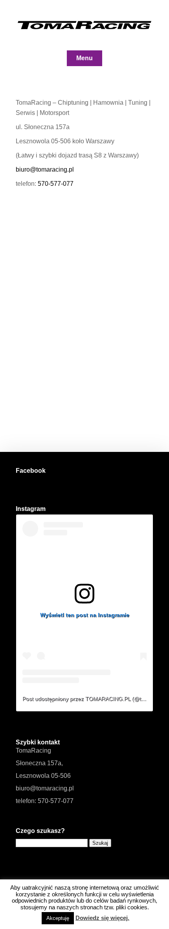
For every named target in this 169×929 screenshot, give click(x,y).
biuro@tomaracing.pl (45, 169)
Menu (84, 58)
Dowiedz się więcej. (102, 917)
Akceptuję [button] (57, 918)
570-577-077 (55, 183)
